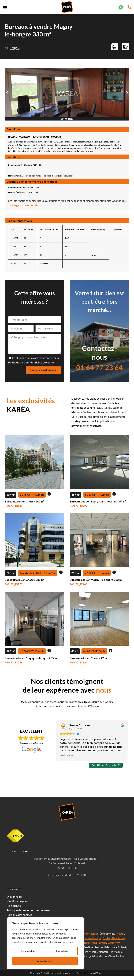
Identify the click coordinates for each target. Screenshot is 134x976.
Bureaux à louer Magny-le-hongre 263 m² (96, 579)
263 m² (75, 573)
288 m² (10, 573)
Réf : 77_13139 (14, 505)
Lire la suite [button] (66, 755)
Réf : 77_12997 (78, 505)
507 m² (10, 494)
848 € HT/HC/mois (94, 651)
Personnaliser (28, 950)
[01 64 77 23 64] (129, 6)
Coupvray (114, 942)
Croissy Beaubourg (114, 938)
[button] (7, 92)
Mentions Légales (17, 901)
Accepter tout (44, 961)
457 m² (75, 494)
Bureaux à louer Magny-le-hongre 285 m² (31, 658)
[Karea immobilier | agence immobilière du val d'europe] (67, 7)
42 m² (74, 651)
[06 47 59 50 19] (121, 6)
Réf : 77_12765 (78, 584)
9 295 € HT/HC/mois (32, 494)
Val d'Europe (98, 942)
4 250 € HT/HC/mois (32, 651)
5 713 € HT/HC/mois (97, 494)
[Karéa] (67, 812)
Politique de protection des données (28, 910)
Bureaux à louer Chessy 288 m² (24, 579)
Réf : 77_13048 (14, 662)
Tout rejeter (62, 950)
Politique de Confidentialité (25, 362)
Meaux (120, 933)
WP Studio (98, 972)
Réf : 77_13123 (14, 584)
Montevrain (91, 933)
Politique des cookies (19, 914)
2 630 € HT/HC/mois (97, 573)
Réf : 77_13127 (78, 662)
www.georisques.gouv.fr (23, 205)
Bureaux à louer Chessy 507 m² (24, 501)
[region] (45, 943)
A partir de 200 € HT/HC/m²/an (38, 573)
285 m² (10, 651)
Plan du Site (14, 905)
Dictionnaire (14, 896)
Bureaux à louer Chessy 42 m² (88, 658)
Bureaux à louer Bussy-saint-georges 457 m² (98, 501)
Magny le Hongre (90, 938)
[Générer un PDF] (114, 46)
